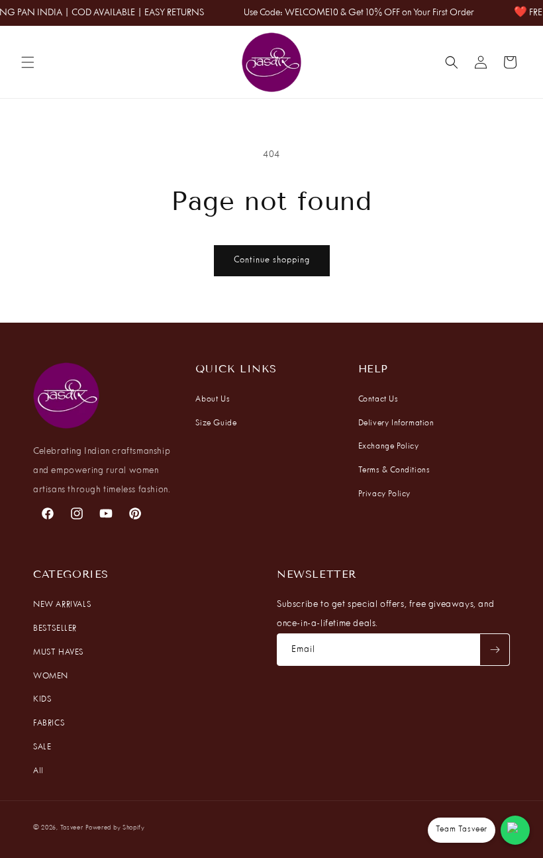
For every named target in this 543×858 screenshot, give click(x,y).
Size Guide (215, 423)
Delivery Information (396, 423)
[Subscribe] (494, 649)
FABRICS (48, 723)
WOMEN (50, 676)
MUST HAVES (58, 653)
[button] (27, 62)
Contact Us (378, 399)
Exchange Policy (388, 447)
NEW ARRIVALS (62, 605)
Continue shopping (272, 260)
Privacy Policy (384, 494)
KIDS (42, 700)
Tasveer (71, 828)
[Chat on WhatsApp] (515, 830)
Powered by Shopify (115, 828)
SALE (42, 747)
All (38, 771)
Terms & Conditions (394, 470)
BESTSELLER (55, 629)
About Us (212, 399)
